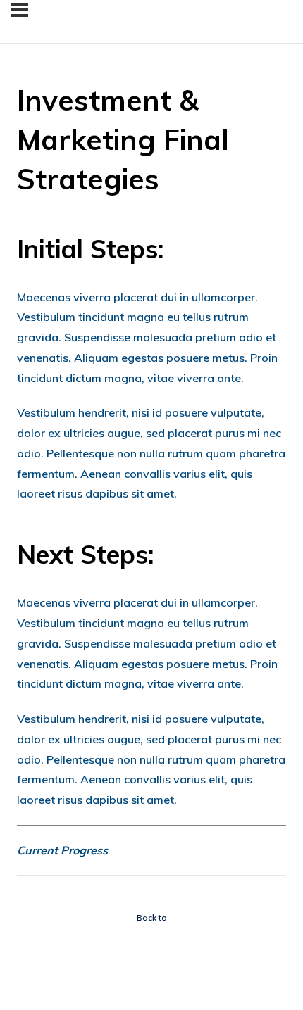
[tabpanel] (151, 545)
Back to (152, 917)
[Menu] (19, 10)
